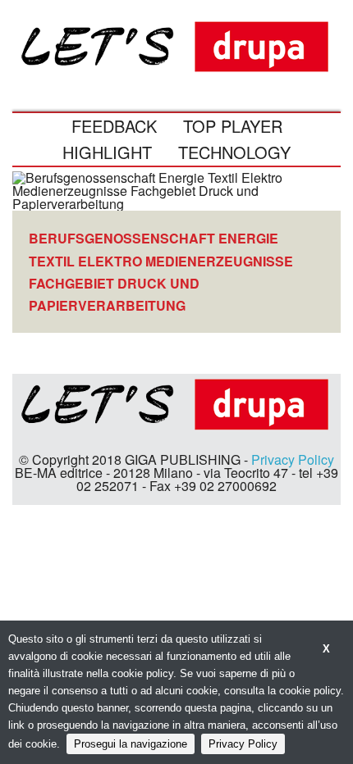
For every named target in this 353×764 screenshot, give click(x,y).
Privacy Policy (292, 459)
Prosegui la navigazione (130, 744)
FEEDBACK (114, 126)
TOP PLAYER (232, 126)
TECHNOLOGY (234, 152)
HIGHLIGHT (107, 152)
